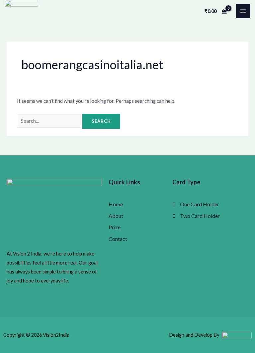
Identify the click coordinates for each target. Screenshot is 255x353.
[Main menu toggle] (243, 11)
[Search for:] (49, 121)
